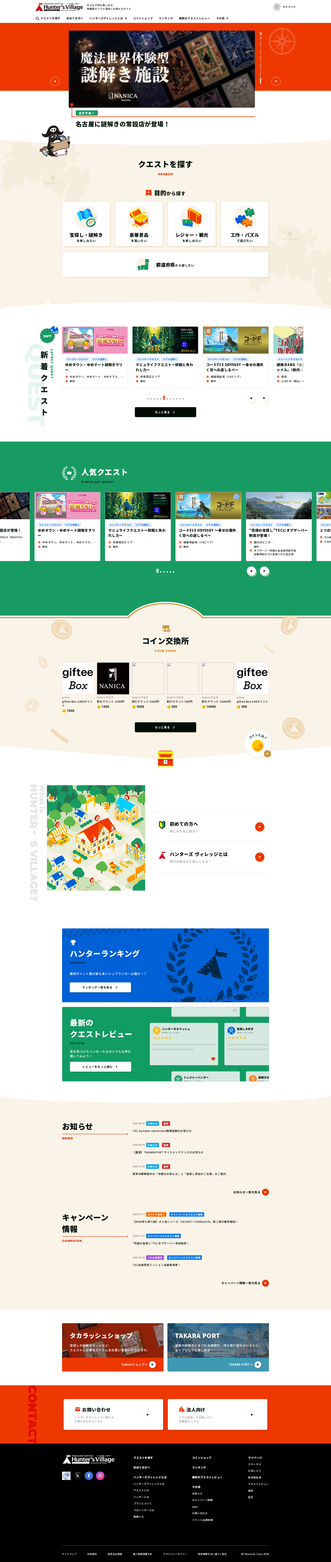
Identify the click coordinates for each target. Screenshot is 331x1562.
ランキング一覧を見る (97, 987)
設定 (250, 1497)
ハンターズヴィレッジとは (106, 18)
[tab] (260, 44)
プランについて (143, 1503)
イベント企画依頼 (202, 1520)
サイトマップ (69, 1553)
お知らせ (197, 1493)
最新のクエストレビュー (194, 18)
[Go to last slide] (55, 81)
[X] (77, 1476)
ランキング (166, 18)
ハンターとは (141, 1497)
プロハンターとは (144, 1510)
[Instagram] (100, 1476)
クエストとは (141, 1490)
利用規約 (92, 1553)
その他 (220, 18)
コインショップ (143, 18)
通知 (250, 1490)
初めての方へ (74, 18)
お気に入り (254, 1471)
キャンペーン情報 (202, 1500)
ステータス (254, 1464)
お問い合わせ (200, 1513)
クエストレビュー (258, 1484)
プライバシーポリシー (175, 1553)
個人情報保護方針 (142, 1553)
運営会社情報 (115, 1553)
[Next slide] (276, 81)
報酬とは (139, 1516)
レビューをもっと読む (97, 1067)
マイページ (255, 1457)
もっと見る (162, 412)
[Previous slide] (251, 398)
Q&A (195, 1506)
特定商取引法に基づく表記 (212, 1553)
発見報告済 (254, 1477)
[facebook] (89, 1476)
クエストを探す (50, 18)
